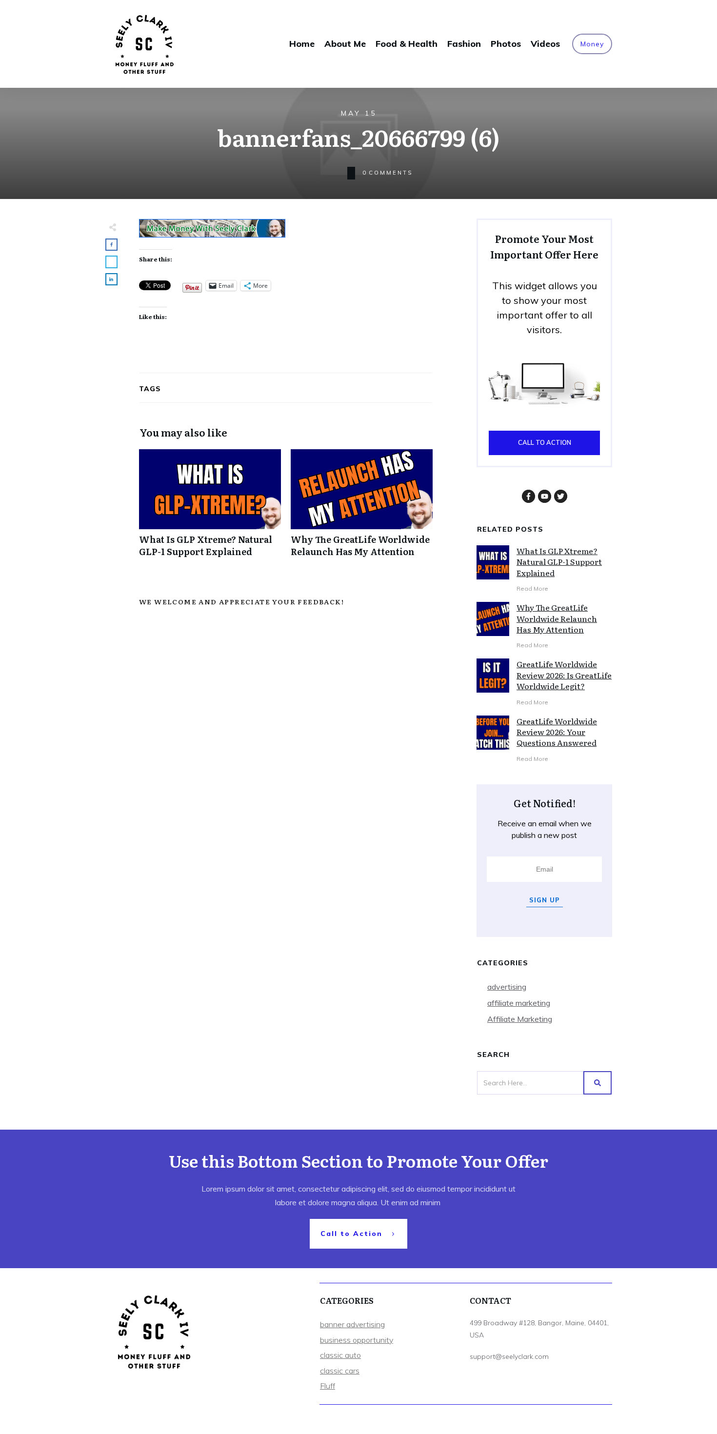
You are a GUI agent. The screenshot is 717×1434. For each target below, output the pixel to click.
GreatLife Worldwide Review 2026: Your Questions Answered (557, 732)
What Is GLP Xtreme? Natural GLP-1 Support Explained (210, 508)
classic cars (339, 1370)
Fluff (327, 1386)
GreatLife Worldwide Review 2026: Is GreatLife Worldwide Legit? (564, 675)
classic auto (340, 1355)
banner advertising (352, 1324)
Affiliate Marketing (519, 1019)
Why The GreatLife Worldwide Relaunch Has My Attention (362, 508)
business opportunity (356, 1340)
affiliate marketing (518, 1003)
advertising (506, 987)
